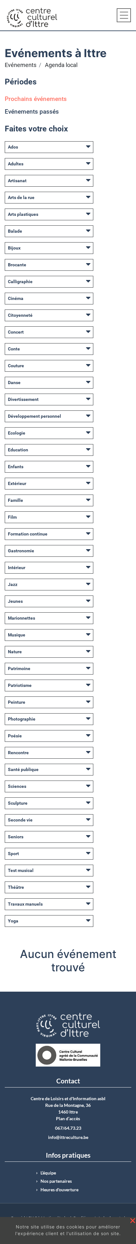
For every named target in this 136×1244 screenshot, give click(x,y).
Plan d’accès (68, 1118)
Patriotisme (20, 685)
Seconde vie (20, 819)
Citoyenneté (20, 315)
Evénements (20, 65)
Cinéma (15, 298)
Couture (16, 365)
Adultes (15, 163)
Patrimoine (19, 668)
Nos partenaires (56, 1181)
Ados (13, 147)
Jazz (12, 584)
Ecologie (16, 433)
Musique (16, 634)
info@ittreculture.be (68, 1137)
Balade (15, 231)
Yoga (13, 920)
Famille (15, 500)
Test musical (21, 870)
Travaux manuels (25, 904)
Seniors (15, 836)
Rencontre (18, 752)
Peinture (16, 702)
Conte (14, 348)
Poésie (15, 735)
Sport (13, 853)
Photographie (21, 719)
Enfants (15, 466)
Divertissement (23, 399)
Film (12, 517)
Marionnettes (21, 618)
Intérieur (16, 567)
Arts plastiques (23, 214)
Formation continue (27, 533)
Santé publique (23, 769)
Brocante (17, 264)
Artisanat (17, 180)
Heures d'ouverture (59, 1189)
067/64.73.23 (68, 1128)
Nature (15, 651)
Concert (16, 332)
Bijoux (14, 247)
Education (18, 449)
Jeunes (15, 601)
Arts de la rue (21, 197)
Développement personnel (34, 416)
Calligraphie (20, 281)
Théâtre (16, 887)
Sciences (17, 786)
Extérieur (17, 483)
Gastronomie (21, 550)
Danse (14, 382)
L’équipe (48, 1172)
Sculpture (18, 803)
